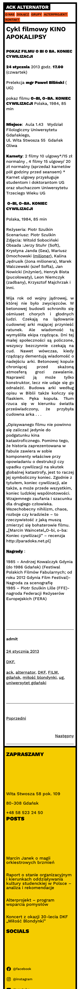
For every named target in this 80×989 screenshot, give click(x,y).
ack (9, 672)
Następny (64, 735)
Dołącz (23, 14)
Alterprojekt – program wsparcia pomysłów (30, 902)
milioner (42, 256)
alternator (25, 672)
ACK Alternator (27, 7)
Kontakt (12, 19)
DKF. (10, 661)
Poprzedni (16, 718)
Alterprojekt (55, 14)
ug (61, 677)
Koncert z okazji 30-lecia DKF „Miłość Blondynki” (37, 919)
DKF (42, 672)
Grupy (36, 14)
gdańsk (13, 677)
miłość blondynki (40, 677)
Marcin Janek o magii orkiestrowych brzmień (30, 860)
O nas (9, 14)
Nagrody (14, 551)
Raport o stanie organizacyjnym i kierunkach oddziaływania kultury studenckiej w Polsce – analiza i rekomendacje (39, 881)
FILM (53, 672)
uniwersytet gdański (26, 682)
